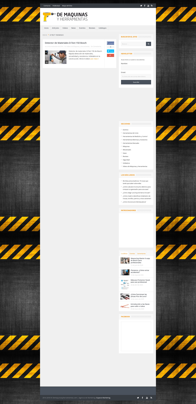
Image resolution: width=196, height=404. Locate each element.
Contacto (47, 6)
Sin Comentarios (96, 46)
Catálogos (102, 28)
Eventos (82, 28)
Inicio (46, 28)
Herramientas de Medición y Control (135, 136)
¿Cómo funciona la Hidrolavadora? (134, 202)
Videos (65, 28)
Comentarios (141, 253)
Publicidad (56, 6)
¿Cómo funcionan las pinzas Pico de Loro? (139, 295)
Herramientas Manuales (131, 143)
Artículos (55, 28)
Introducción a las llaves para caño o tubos (140, 305)
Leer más (94, 59)
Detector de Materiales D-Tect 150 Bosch (66, 42)
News (73, 28)
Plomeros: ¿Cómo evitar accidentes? (140, 271)
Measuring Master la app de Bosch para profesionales (140, 260)
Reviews (92, 28)
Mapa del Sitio (67, 6)
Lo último (124, 253)
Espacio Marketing (103, 398)
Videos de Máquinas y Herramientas (78, 46)
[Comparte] (110, 55)
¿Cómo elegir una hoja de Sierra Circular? (136, 193)
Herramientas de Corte (130, 133)
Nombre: (124, 64)
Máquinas (126, 146)
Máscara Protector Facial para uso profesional (140, 281)
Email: (123, 72)
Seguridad (126, 160)
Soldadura (126, 163)
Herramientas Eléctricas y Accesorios (135, 140)
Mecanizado (127, 150)
